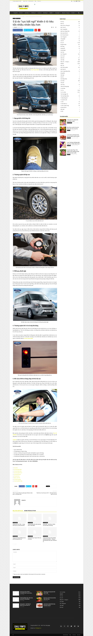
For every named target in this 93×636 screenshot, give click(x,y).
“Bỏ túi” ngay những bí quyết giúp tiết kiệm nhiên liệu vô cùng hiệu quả (23, 493)
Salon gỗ (62, 75)
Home (14, 16)
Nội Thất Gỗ (63, 69)
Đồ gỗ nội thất (63, 44)
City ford (16, 467)
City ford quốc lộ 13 (18, 472)
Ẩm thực (62, 21)
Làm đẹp (62, 59)
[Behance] (71, 1)
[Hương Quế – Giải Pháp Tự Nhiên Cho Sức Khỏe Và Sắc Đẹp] (50, 518)
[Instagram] (75, 1)
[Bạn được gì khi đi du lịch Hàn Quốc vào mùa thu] (63, 130)
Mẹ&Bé (51, 12)
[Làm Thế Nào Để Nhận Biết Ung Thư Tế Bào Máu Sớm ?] (63, 145)
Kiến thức (62, 57)
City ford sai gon (17, 479)
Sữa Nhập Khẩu (64, 78)
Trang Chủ (16, 12)
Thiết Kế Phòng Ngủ (65, 86)
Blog (35, 1)
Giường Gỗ (63, 48)
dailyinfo (15, 27)
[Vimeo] (78, 1)
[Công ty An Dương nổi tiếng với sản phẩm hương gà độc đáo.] (20, 532)
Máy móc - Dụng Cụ (64, 599)
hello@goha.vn (38, 628)
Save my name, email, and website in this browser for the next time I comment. (29, 574)
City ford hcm (17, 476)
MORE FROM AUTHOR (30, 510)
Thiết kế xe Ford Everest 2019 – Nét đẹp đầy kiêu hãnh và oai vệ (46, 493)
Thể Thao (33, 12)
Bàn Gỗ (62, 23)
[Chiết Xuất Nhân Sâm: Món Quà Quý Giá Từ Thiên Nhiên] (35, 518)
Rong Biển (63, 73)
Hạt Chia (62, 52)
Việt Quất (62, 109)
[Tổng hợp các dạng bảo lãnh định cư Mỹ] (63, 122)
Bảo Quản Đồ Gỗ (64, 33)
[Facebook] (73, 1)
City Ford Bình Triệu (18, 481)
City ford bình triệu (18, 469)
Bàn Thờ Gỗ (63, 27)
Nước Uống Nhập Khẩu (65, 71)
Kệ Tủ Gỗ (62, 56)
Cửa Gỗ (62, 40)
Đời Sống (45, 12)
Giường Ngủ (63, 50)
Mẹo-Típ (62, 65)
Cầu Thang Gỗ (63, 36)
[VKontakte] (79, 1)
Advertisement (30, 1)
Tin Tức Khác (22, 16)
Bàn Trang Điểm (64, 29)
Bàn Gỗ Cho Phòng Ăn (65, 25)
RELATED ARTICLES (18, 510)
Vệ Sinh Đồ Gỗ (63, 107)
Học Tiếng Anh (63, 54)
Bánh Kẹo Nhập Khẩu (65, 31)
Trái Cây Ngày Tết (64, 94)
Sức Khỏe (27, 12)
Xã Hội (62, 111)
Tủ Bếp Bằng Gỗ (64, 97)
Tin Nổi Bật (63, 88)
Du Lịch (39, 12)
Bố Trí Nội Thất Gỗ (64, 35)
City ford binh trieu (18, 471)
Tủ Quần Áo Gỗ (64, 99)
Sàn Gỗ (62, 77)
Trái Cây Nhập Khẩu (65, 96)
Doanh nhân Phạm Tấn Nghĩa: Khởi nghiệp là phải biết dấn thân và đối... (73, 151)
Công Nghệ (57, 12)
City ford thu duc (17, 474)
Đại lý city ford (17, 477)
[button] (78, 13)
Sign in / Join (25, 1)
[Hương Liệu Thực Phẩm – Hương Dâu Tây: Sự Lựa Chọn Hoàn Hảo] (20, 518)
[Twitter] (76, 1)
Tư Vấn (72, 12)
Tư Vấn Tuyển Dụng (65, 105)
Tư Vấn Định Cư (64, 103)
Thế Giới (62, 82)
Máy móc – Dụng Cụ (66, 12)
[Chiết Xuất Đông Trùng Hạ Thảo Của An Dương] (35, 532)
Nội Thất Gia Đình (64, 67)
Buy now (78, 634)
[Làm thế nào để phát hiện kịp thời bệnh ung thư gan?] (63, 137)
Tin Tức (20, 12)
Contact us (39, 1)
